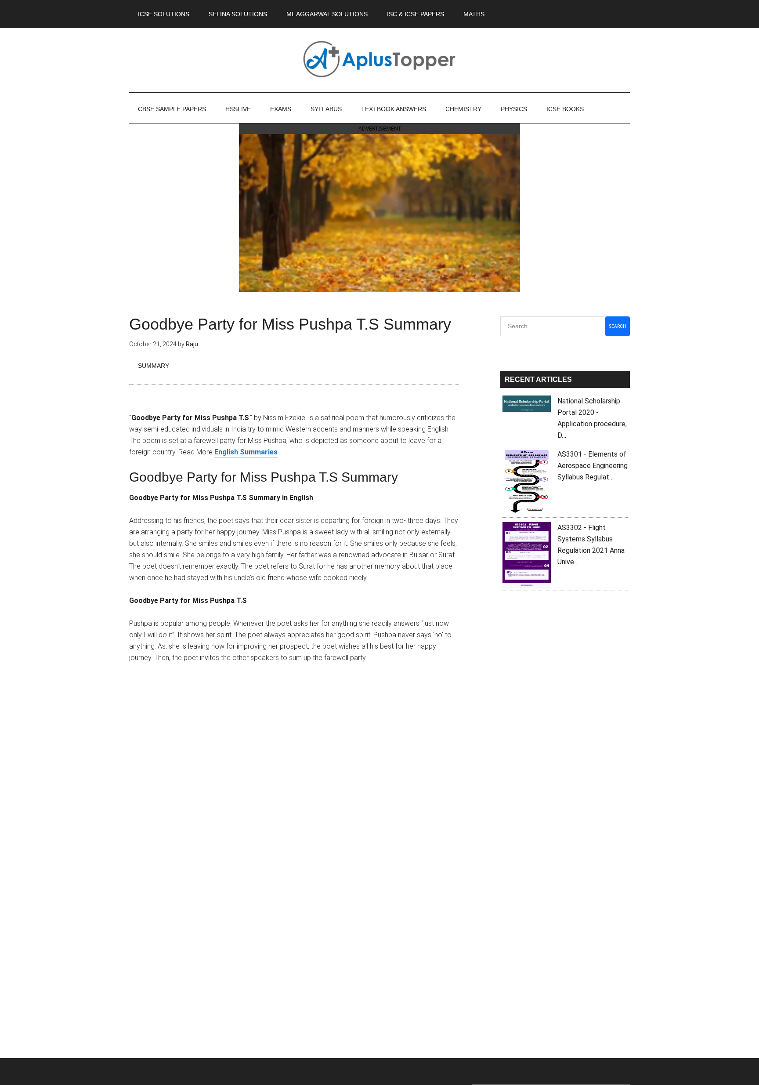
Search (617, 326)
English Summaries (246, 452)
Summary (153, 365)
